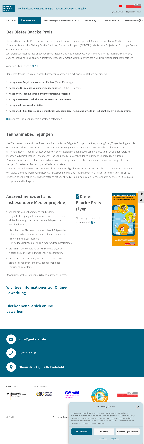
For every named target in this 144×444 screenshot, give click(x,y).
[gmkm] (100, 396)
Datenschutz (103, 438)
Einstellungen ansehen (127, 431)
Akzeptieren (81, 431)
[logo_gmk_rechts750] (133, 6)
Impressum (115, 438)
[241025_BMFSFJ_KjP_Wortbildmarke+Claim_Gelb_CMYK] (44, 394)
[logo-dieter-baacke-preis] (9, 8)
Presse (56, 417)
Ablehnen (104, 431)
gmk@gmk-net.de (32, 339)
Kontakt (67, 417)
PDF (36, 66)
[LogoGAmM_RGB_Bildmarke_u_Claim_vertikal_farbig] (72, 394)
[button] (138, 406)
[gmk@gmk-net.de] (12, 339)
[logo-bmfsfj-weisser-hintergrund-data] (16, 396)
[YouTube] (120, 6)
